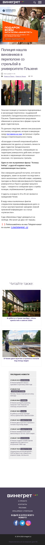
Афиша (23, 411)
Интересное (25, 380)
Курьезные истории (18, 391)
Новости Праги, (9, 76)
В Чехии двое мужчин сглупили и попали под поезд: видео (21, 359)
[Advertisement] (22, 255)
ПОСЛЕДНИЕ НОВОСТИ (19, 374)
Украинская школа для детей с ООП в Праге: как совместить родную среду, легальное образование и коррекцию (21, 454)
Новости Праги (26, 420)
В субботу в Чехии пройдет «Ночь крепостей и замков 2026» (21, 319)
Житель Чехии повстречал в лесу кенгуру (22, 395)
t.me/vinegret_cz (19, 227)
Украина (24, 400)
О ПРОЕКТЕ (22, 501)
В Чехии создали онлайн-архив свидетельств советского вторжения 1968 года (21, 442)
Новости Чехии (21, 76)
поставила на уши (14, 134)
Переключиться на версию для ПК (23, 542)
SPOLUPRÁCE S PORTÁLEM (22, 511)
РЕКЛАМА (22, 508)
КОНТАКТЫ (22, 504)
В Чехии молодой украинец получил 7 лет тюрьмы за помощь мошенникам (20, 404)
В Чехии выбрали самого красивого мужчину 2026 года (21, 383)
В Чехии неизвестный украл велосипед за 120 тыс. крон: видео (22, 432)
